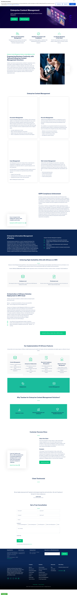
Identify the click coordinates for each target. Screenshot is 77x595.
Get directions (9, 558)
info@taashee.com (21, 553)
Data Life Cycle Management (43, 577)
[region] (38, 3)
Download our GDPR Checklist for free (17, 222)
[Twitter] (16, 578)
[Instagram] (13, 578)
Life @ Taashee (31, 572)
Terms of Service (16, 4)
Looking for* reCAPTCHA (38, 534)
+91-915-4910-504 (21, 552)
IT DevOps (40, 570)
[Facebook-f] (11, 578)
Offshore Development (42, 575)
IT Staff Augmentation (42, 579)
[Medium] (19, 578)
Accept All (72, 4)
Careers (30, 575)
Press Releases (53, 570)
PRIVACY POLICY (30, 544)
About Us (30, 567)
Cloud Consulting (41, 567)
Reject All (65, 4)
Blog (51, 567)
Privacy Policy (9, 4)
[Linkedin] (8, 578)
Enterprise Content (42, 572)
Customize (59, 4)
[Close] (75, 0)
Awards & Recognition (32, 570)
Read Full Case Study (14, 465)
